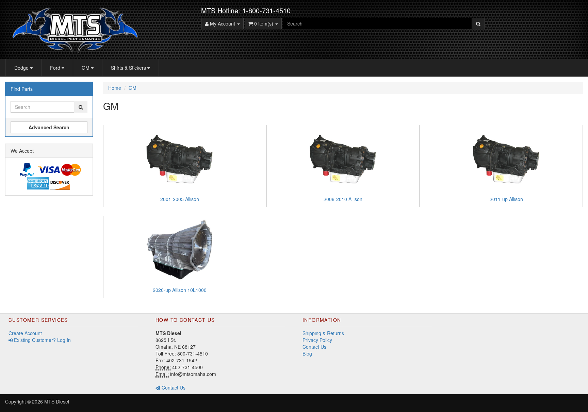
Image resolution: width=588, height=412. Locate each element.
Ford (56, 67)
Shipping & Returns (323, 333)
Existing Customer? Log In (42, 339)
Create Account (25, 333)
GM (86, 67)
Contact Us (172, 387)
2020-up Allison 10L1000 (180, 289)
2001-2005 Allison (179, 199)
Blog (307, 353)
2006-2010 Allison (343, 199)
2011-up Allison (506, 199)
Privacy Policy (317, 339)
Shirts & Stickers (129, 67)
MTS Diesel (56, 401)
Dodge (22, 67)
